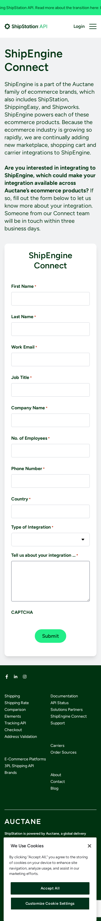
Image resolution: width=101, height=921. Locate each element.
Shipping (12, 696)
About (55, 774)
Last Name (23, 316)
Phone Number (28, 468)
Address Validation (20, 736)
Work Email (24, 347)
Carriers (57, 745)
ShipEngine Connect (68, 716)
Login (79, 26)
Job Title (21, 377)
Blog (54, 788)
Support (57, 723)
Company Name (29, 407)
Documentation (64, 696)
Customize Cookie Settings (50, 903)
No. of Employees (30, 438)
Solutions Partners (66, 709)
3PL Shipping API (19, 765)
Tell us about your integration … (44, 555)
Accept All (50, 888)
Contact (57, 781)
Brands (10, 772)
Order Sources (63, 752)
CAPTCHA (22, 612)
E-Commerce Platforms (25, 759)
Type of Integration (32, 527)
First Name (23, 286)
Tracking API (15, 723)
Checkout (13, 729)
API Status (59, 702)
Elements (12, 716)
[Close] (89, 846)
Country (21, 499)
